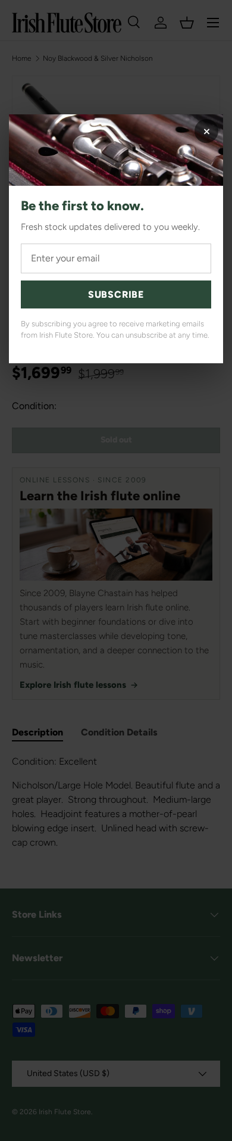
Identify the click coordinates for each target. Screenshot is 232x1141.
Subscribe (116, 294)
